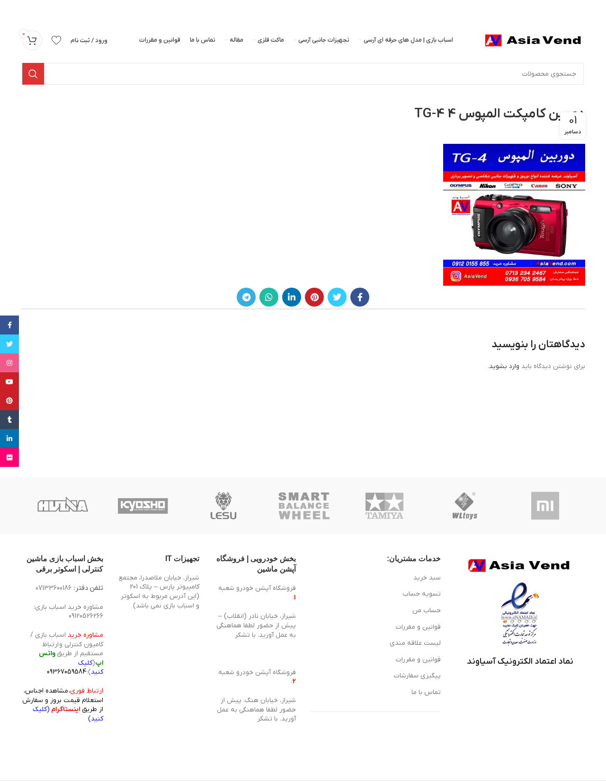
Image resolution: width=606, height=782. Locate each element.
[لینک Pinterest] (314, 297)
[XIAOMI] (546, 505)
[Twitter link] (337, 297)
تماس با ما (426, 692)
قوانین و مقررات (418, 627)
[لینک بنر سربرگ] (317, 9)
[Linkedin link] (291, 297)
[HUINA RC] (62, 505)
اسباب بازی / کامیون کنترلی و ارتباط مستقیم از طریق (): (66, 654)
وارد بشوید (504, 366)
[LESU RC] (223, 505)
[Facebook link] (359, 297)
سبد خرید (427, 577)
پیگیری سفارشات (417, 675)
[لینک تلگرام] (246, 297)
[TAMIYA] (384, 505)
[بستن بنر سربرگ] (12, 9)
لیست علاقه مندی (415, 643)
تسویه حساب (421, 593)
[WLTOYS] (465, 505)
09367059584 (66, 672)
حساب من (426, 610)
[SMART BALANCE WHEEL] (304, 505)
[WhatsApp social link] (268, 297)
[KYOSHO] (143, 505)
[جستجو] (33, 74)
